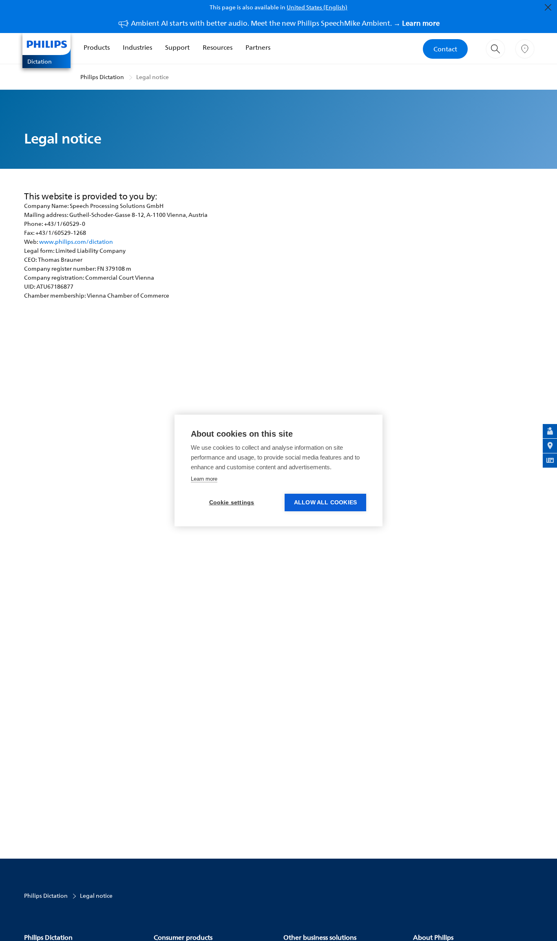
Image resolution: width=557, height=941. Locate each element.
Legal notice (152, 77)
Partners (257, 47)
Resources (217, 47)
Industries (137, 47)
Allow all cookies (325, 502)
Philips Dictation (102, 77)
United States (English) (317, 7)
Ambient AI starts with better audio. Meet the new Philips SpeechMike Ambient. (285, 23)
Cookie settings (231, 502)
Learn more (204, 479)
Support (177, 47)
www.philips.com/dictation (76, 241)
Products (97, 47)
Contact (445, 49)
